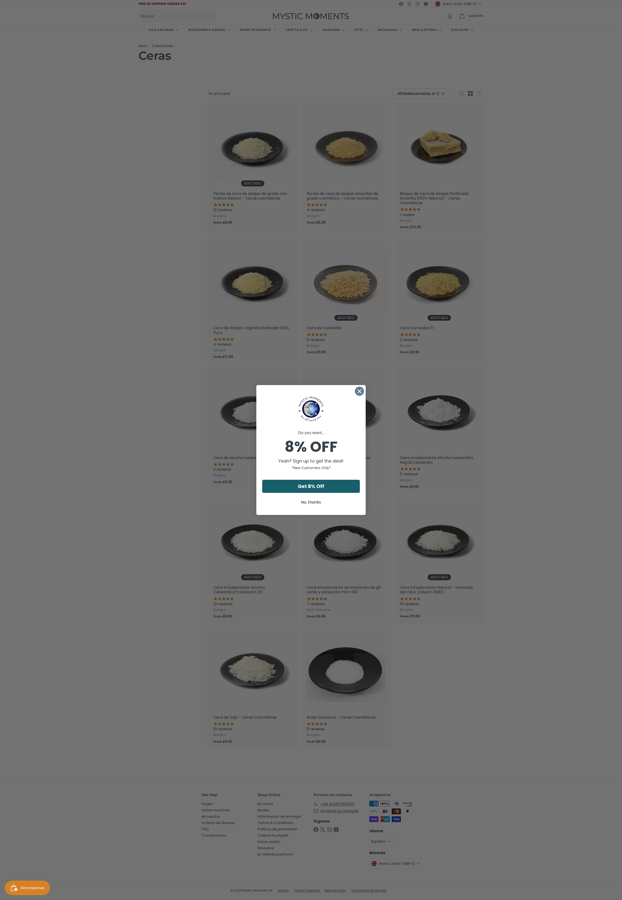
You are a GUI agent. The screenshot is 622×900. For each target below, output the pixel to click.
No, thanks (311, 502)
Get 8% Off (311, 486)
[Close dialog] (359, 391)
